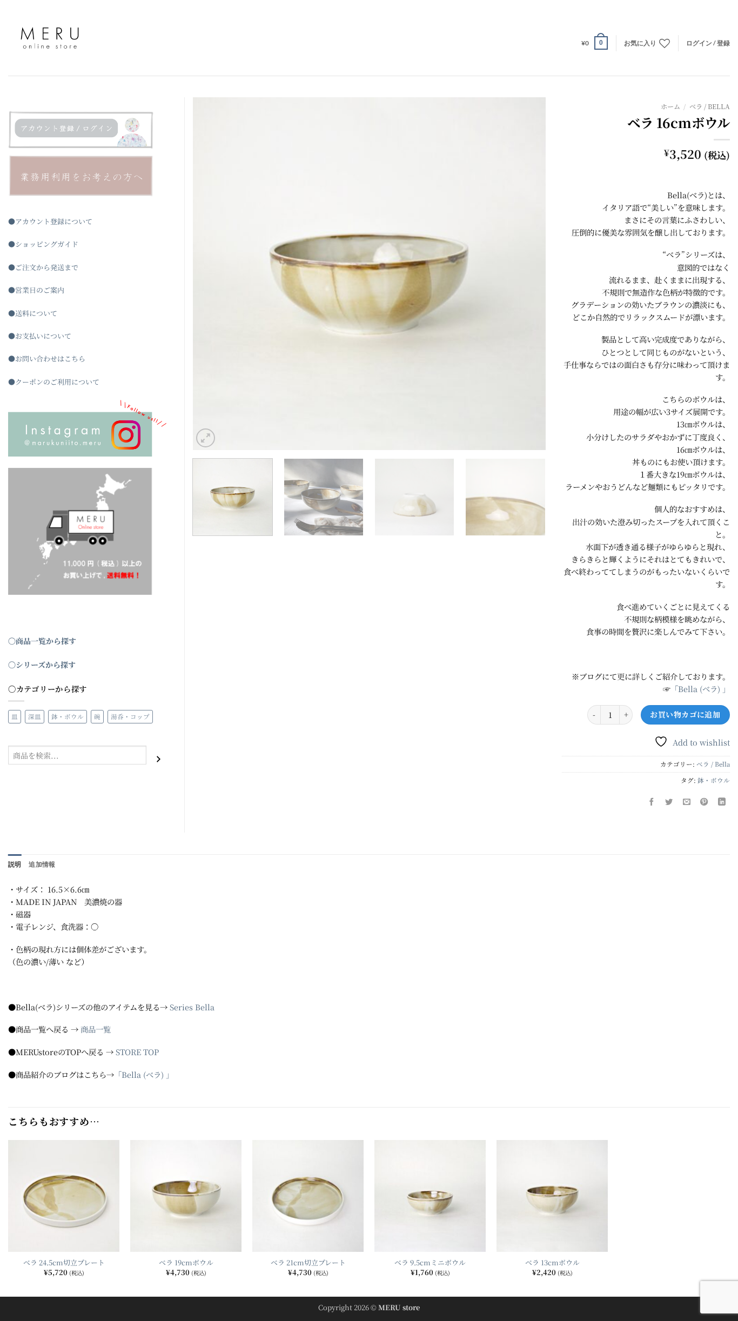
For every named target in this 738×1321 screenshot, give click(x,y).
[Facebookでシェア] (651, 802)
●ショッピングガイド (43, 244)
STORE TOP (137, 1051)
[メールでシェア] (687, 802)
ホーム (670, 106)
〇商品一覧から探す (42, 640)
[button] (594, 43)
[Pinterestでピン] (704, 802)
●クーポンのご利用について (53, 382)
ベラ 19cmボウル (186, 1263)
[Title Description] (88, 130)
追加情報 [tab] (42, 864)
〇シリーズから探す (42, 664)
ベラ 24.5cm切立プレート (64, 1263)
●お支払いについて (39, 336)
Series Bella (192, 1006)
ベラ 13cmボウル (552, 1263)
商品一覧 (95, 1029)
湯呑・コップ (130, 716)
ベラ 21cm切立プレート (308, 1263)
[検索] (158, 759)
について (43, 313)
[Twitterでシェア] (669, 802)
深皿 (34, 716)
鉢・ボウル (713, 780)
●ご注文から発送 (36, 267)
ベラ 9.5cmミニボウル (430, 1263)
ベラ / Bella (709, 106)
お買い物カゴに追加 (685, 714)
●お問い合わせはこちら (46, 358)
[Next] (524, 273)
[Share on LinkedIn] (722, 802)
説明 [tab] (14, 864)
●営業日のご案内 (36, 290)
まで (71, 267)
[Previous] (213, 273)
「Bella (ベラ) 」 (700, 688)
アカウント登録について (53, 221)
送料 (22, 313)
